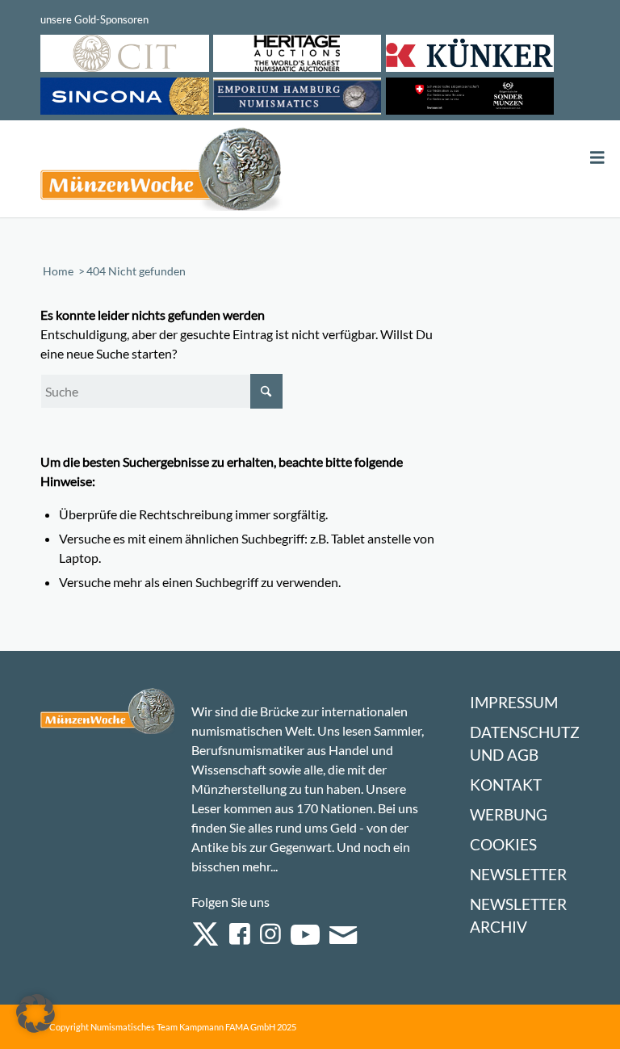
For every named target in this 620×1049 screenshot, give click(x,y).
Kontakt (506, 784)
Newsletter (518, 874)
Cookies (503, 844)
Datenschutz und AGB (525, 743)
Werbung (508, 814)
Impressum (514, 702)
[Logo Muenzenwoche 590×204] (161, 172)
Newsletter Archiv (518, 915)
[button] (35, 1013)
